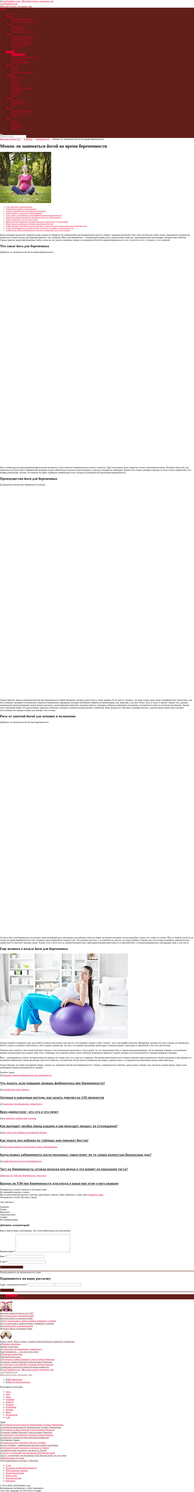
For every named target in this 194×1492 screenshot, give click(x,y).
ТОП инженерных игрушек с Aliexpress (19, 1460)
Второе (14, 80)
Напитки (15, 93)
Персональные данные (17, 1470)
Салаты (15, 95)
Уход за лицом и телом (22, 72)
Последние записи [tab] (15, 1298)
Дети (8, 24)
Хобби (14, 49)
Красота (9, 65)
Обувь (14, 116)
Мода (8, 108)
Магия (14, 129)
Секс (13, 106)
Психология (17, 126)
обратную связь (95, 1195)
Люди (14, 121)
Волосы (15, 67)
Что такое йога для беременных (19, 207)
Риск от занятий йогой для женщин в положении (26, 211)
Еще (8, 118)
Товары (9, 16)
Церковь (15, 123)
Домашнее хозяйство (21, 39)
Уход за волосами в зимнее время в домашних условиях (27, 1323)
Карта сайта (11, 1475)
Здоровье (10, 52)
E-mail (4, 1261)
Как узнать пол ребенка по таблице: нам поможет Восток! (29, 224)
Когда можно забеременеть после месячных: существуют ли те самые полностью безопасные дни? (46, 226)
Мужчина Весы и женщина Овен (16, 1328)
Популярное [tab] (11, 1295)
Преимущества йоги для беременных (21, 209)
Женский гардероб (20, 113)
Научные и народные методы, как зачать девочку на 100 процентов (33, 218)
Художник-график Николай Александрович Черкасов (26, 1362)
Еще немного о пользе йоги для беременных (24, 213)
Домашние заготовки (21, 88)
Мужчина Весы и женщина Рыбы (16, 1318)
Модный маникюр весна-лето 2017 (17, 1313)
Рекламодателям (13, 1478)
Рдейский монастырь (10, 1357)
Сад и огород (17, 47)
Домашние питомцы (21, 42)
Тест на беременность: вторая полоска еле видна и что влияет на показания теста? (40, 228)
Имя (3, 1256)
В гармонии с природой (23, 37)
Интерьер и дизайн (20, 44)
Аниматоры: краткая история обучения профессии (24, 1367)
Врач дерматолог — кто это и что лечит (19, 1352)
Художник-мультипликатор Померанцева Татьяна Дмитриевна (30, 1427)
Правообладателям (15, 1473)
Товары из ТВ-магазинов (23, 21)
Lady (8, 1417)
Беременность (18, 54)
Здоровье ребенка (19, 31)
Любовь (9, 98)
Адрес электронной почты (13, 1284)
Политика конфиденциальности (21, 1468)
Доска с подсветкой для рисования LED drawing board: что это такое (33, 1455)
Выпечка (15, 83)
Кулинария (11, 75)
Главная (9, 14)
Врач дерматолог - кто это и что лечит (22, 220)
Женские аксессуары (21, 111)
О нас (8, 1465)
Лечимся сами (18, 60)
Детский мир (17, 26)
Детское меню (18, 29)
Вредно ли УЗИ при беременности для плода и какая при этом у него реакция (38, 230)
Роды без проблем (20, 62)
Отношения (17, 100)
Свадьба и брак (18, 103)
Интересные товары (21, 19)
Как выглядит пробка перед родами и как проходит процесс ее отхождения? (37, 222)
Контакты (10, 1480)
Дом (8, 34)
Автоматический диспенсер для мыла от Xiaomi (23, 1450)
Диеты (14, 70)
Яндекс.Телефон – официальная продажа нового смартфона (29, 1445)
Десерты (15, 85)
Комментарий (7, 1251)
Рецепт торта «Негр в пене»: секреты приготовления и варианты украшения (37, 1341)
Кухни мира (17, 90)
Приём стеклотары (9, 1346)
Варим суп (16, 77)
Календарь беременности (23, 57)
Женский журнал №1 (10, 139)
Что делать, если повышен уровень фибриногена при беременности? (34, 215)
